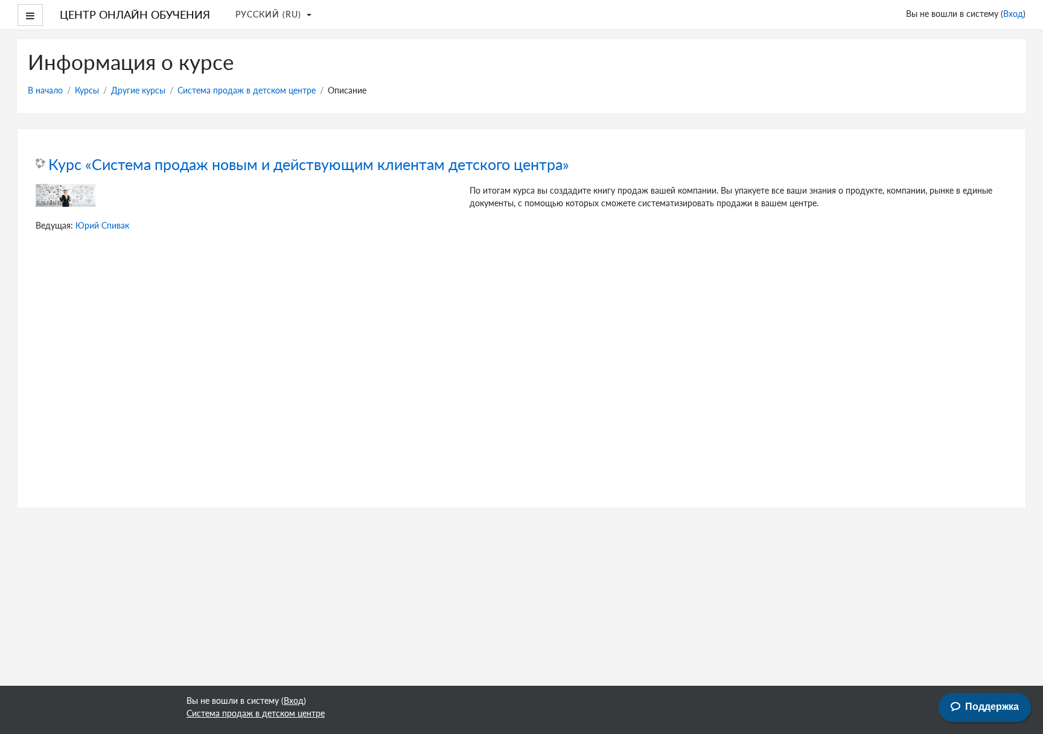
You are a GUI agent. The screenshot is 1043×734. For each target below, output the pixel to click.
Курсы (87, 90)
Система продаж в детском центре (246, 90)
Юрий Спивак (102, 225)
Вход (1013, 13)
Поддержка (992, 706)
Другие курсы (138, 90)
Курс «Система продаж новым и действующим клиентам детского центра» (308, 164)
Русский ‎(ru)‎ (269, 14)
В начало (45, 90)
